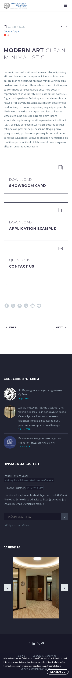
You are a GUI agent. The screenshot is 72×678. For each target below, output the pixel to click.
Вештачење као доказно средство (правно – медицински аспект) (39, 440)
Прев (12, 327)
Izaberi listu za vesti (16, 476)
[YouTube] (42, 643)
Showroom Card (27, 186)
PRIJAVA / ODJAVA (15, 487)
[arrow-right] (64, 587)
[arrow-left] (7, 587)
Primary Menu (65, 5)
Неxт (59, 327)
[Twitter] (13, 306)
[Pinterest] (19, 306)
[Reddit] (39, 306)
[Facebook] (7, 306)
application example (32, 229)
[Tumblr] (26, 306)
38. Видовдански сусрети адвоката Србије (40, 392)
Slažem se (57, 671)
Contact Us (21, 266)
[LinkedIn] (32, 306)
